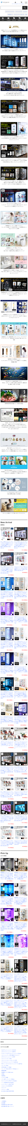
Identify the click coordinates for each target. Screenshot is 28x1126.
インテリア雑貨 (5, 1077)
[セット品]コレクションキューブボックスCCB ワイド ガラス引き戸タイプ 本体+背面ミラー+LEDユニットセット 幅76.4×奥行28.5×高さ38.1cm (7, 818)
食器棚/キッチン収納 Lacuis (7, 1072)
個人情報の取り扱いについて (8, 1106)
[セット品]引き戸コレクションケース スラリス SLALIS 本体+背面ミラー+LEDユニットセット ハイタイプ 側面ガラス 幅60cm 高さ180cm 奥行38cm (7, 595)
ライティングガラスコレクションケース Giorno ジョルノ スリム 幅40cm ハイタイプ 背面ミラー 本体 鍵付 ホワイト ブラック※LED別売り (7, 976)
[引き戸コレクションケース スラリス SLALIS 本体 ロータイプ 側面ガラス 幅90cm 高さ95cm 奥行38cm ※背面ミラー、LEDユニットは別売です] (20, 683)
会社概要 (3, 1103)
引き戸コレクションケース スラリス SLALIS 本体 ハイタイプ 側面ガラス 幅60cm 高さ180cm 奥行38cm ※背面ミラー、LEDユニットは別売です (20, 620)
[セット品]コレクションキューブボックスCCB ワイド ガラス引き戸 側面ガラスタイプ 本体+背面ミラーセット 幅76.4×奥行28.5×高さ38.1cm (7, 545)
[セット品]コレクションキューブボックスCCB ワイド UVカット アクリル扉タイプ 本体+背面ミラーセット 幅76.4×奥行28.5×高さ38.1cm (7, 794)
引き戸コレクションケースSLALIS (9, 1050)
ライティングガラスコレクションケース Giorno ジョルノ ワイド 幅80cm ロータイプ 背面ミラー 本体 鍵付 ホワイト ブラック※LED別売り (7, 1029)
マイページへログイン (15, 3)
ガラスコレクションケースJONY (8, 1057)
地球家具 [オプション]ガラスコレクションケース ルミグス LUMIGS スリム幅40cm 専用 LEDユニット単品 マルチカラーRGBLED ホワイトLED (20, 952)
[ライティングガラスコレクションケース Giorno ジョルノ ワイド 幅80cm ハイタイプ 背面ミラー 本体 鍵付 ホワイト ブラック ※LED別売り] (7, 992)
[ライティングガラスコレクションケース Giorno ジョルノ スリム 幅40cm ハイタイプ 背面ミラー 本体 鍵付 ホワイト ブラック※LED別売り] (7, 965)
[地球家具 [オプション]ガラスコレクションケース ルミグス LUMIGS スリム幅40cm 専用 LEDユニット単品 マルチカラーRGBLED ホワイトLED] (20, 940)
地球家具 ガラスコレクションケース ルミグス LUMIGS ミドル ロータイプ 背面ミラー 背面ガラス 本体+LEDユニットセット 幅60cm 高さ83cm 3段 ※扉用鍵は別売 (7, 900)
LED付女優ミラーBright (6, 1067)
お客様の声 (20, 20)
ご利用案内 (8, 20)
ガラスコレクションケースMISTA (9, 1051)
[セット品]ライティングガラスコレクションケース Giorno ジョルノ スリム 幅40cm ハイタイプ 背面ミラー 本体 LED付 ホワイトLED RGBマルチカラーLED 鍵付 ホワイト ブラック (20, 977)
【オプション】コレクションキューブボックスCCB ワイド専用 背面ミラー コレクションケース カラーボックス (7, 743)
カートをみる (21, 3)
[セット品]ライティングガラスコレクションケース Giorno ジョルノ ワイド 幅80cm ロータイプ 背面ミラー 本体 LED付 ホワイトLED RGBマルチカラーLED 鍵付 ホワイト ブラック (20, 1030)
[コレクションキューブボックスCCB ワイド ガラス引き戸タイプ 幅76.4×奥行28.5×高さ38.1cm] (20, 832)
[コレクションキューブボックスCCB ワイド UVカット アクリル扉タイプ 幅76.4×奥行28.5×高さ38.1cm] (20, 783)
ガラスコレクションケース (10, 11)
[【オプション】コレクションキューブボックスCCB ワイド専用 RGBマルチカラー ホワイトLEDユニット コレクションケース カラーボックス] (20, 733)
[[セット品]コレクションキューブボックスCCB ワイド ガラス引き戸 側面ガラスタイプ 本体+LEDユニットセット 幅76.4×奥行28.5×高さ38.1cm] (20, 533)
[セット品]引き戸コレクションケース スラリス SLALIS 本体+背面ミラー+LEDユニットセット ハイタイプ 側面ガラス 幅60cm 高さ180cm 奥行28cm (7, 645)
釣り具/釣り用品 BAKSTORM (8, 1091)
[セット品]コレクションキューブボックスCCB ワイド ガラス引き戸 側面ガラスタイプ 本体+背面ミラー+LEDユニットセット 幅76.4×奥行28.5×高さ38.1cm (7, 570)
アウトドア (4, 1087)
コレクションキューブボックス (19, 14)
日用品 (3, 1074)
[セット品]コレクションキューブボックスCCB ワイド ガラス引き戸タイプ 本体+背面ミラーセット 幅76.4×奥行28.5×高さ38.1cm (7, 843)
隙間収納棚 (4, 1070)
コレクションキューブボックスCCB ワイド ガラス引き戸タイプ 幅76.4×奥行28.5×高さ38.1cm (20, 842)
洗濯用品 (3, 1075)
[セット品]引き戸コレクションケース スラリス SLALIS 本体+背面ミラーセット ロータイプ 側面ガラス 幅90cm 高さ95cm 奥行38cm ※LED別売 (7, 720)
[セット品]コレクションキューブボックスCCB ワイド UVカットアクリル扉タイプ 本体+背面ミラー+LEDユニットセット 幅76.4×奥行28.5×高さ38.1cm (7, 770)
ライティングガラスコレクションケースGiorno (11, 1053)
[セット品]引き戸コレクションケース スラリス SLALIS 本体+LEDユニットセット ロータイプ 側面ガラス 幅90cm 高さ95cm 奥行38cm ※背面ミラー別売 (20, 720)
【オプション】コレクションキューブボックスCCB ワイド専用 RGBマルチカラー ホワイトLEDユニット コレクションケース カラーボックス (20, 745)
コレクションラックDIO (7, 1058)
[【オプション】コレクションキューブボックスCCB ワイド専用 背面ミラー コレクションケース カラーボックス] (7, 733)
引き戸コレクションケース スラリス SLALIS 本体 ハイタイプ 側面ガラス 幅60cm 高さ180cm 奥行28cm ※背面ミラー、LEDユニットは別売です (20, 670)
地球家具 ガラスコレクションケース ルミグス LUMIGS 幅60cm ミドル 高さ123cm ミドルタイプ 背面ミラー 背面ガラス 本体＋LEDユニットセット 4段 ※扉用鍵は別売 (7, 875)
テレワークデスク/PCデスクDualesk (9, 1080)
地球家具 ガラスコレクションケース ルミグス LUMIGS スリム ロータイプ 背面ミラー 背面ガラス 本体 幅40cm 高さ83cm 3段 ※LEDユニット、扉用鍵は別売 (20, 925)
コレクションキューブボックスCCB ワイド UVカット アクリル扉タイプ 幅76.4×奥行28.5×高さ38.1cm (20, 793)
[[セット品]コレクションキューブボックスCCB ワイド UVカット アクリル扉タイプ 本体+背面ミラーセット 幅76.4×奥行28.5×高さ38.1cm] (7, 783)
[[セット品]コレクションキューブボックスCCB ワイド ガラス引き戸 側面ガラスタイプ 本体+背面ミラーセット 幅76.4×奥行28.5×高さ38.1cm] (7, 533)
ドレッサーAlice (5, 1065)
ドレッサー (25, 11)
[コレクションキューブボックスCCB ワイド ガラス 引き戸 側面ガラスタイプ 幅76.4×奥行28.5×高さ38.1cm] (20, 558)
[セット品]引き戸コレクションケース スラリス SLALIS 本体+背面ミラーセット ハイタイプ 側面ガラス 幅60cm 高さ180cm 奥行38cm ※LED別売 (20, 595)
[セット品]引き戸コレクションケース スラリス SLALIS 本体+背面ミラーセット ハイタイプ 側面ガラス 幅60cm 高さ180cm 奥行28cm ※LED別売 (20, 645)
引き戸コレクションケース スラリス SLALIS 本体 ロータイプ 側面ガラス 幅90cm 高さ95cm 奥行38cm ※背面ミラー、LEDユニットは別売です (20, 695)
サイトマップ (25, 20)
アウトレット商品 (5, 1089)
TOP (3, 20)
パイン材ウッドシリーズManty (8, 1079)
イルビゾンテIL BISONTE (7, 1086)
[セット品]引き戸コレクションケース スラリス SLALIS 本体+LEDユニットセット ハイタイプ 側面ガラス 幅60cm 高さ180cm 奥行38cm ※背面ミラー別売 (7, 620)
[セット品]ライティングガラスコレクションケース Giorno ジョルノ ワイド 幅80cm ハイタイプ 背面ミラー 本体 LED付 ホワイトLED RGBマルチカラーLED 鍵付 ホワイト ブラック (20, 1003)
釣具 (26, 14)
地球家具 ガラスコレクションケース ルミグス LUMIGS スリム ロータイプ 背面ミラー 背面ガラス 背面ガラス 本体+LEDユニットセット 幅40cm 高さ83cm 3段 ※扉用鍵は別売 (7, 926)
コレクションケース (19, 11)
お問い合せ (14, 20)
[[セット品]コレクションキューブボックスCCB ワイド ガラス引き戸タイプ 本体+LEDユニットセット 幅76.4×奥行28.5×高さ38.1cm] (20, 807)
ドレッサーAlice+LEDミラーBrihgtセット (10, 1068)
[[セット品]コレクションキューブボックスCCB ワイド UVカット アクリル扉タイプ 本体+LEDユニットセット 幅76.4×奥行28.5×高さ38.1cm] (20, 758)
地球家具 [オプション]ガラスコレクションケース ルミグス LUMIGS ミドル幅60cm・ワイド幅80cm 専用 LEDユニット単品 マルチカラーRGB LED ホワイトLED (7, 952)
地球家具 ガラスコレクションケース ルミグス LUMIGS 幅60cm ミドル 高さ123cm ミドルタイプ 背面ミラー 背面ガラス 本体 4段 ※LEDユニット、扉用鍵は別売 (20, 875)
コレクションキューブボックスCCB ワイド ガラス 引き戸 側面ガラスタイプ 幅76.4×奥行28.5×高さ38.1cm (20, 568)
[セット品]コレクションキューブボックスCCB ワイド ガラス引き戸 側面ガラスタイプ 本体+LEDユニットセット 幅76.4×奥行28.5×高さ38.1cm (20, 545)
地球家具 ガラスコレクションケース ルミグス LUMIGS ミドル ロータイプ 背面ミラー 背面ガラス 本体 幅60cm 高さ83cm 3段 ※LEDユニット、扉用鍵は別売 (20, 900)
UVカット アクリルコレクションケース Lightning (12, 1063)
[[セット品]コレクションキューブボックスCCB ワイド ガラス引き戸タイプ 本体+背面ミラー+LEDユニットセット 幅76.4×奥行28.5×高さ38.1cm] (7, 807)
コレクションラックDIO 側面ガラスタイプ (10, 1055)
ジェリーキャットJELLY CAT (8, 1084)
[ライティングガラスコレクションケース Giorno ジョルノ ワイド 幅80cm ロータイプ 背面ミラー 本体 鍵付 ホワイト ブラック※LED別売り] (7, 1018)
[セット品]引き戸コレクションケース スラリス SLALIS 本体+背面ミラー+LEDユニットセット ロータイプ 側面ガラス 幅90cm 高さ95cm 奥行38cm (7, 695)
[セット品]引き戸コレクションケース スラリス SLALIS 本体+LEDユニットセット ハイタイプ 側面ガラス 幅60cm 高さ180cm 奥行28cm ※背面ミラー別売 (7, 670)
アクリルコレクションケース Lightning (10, 1062)
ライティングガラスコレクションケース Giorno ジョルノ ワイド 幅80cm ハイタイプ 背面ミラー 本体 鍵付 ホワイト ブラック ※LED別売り (7, 1002)
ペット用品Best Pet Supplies (8, 1082)
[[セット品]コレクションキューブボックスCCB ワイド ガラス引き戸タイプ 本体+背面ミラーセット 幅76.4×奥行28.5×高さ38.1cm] (7, 832)
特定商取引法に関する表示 (7, 1104)
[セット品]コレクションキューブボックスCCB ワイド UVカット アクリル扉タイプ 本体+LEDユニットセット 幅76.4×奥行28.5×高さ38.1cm (20, 769)
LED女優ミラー (10, 14)
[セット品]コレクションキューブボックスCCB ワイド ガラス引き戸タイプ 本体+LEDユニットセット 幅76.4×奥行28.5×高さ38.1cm (20, 818)
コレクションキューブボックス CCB (9, 1060)
